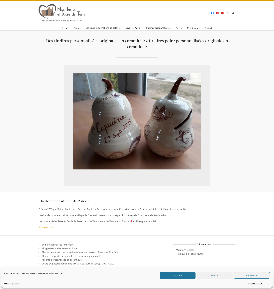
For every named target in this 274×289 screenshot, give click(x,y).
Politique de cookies (12, 283)
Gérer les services (255, 283)
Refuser (214, 275)
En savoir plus (46, 227)
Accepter (177, 275)
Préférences (252, 275)
